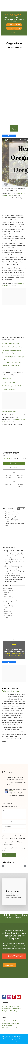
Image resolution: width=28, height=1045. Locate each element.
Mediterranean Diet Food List (10, 1023)
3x (23, 508)
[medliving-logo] (8, 3)
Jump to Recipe (14, 128)
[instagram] (9, 997)
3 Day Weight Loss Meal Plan (10, 1028)
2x (21, 508)
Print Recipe (14, 463)
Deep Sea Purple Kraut (8, 382)
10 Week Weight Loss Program (11, 1006)
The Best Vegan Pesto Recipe (10, 343)
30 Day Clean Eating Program (10, 1011)
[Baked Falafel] (17, 866)
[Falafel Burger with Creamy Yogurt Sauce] (10, 866)
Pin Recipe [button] (15, 467)
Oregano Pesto (6, 379)
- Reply (22, 775)
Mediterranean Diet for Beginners (11, 1021)
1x (18, 508)
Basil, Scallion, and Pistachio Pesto (12, 347)
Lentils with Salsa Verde (9, 411)
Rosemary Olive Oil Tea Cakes (10, 390)
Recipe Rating (6, 806)
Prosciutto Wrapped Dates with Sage (12, 386)
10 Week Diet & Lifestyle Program (11, 1009)
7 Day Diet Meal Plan (8, 1026)
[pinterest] (14, 997)
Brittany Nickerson (10, 691)
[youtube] (19, 997)
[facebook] (4, 997)
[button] (3, 459)
